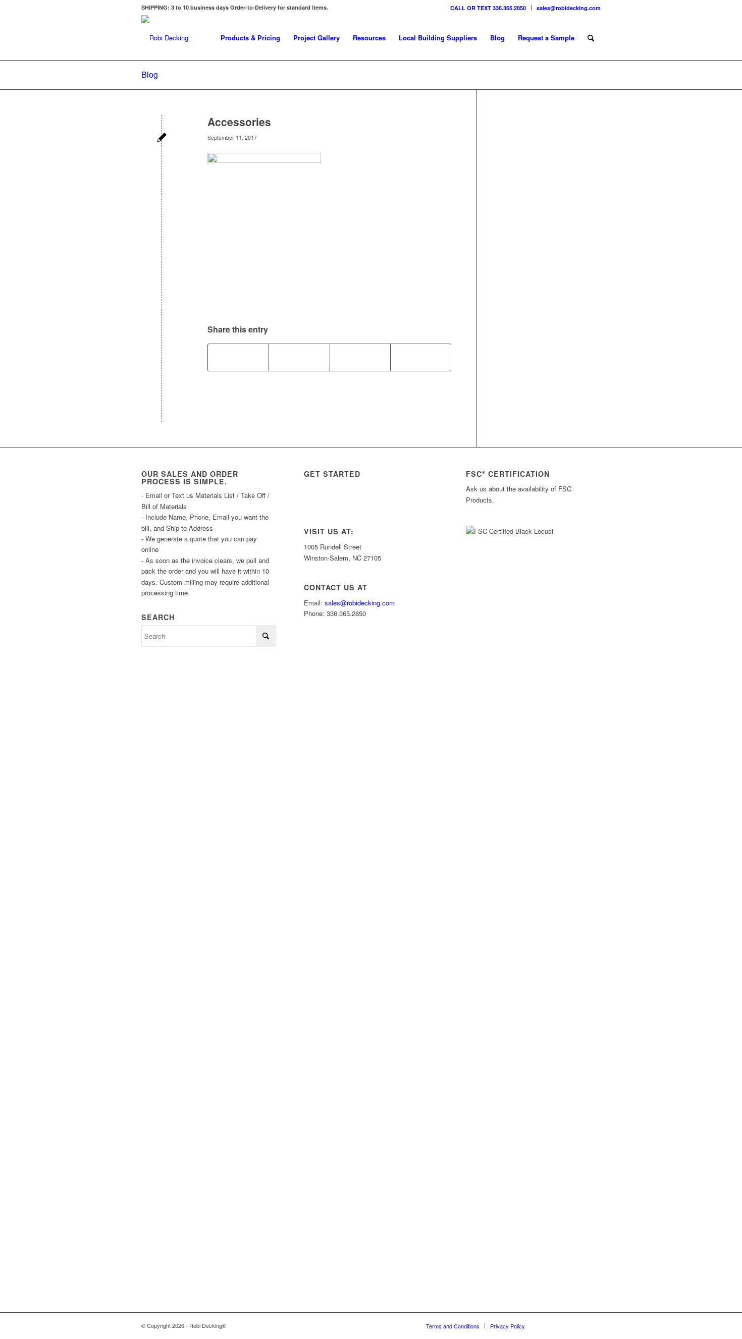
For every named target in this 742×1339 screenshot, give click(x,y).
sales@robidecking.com (569, 8)
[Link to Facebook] (578, 1325)
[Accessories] (161, 138)
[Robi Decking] (164, 38)
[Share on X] (299, 357)
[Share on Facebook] (238, 357)
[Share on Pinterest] (360, 357)
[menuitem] (488, 8)
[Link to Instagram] (547, 1325)
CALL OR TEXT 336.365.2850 (488, 8)
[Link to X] (562, 1325)
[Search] (591, 38)
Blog (149, 74)
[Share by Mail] (421, 357)
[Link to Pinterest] (593, 1325)
